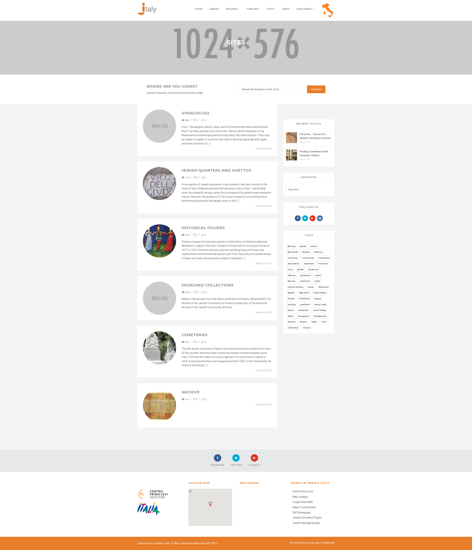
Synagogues (195, 113)
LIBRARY (214, 9)
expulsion (309, 263)
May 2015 (293, 189)
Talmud (291, 322)
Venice (306, 328)
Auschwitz (293, 252)
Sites (270, 9)
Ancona (292, 246)
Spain (291, 316)
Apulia (303, 246)
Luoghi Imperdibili (302, 501)
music (311, 287)
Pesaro (291, 298)
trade (314, 322)
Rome (291, 310)
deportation (294, 263)
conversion (324, 258)
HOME (198, 9)
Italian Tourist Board (304, 507)
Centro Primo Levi (302, 491)
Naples (291, 293)
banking (318, 252)
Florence (323, 263)
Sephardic (303, 310)
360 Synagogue (301, 512)
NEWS (286, 9)
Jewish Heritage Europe (306, 522)
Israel (318, 275)
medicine (305, 281)
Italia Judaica (300, 496)
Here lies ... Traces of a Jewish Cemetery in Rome (315, 136)
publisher (305, 304)
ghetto (300, 269)
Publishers (304, 9)
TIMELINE (252, 9)
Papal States (320, 293)
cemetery (293, 258)
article (314, 246)
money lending (295, 287)
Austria (306, 252)
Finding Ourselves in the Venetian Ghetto (314, 153)
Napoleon (304, 293)
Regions (231, 9)
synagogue (303, 316)
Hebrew (292, 275)
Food (290, 269)
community (308, 258)
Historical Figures (203, 228)
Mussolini (324, 287)
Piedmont (304, 298)
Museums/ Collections (208, 285)
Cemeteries (194, 335)
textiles (303, 322)
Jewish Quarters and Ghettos (216, 170)
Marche (292, 281)
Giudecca (313, 269)
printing (292, 304)
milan (317, 281)
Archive (191, 392)
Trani (324, 322)
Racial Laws (320, 304)
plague (317, 298)
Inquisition (305, 275)
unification (293, 328)
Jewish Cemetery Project (307, 517)
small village (319, 310)
